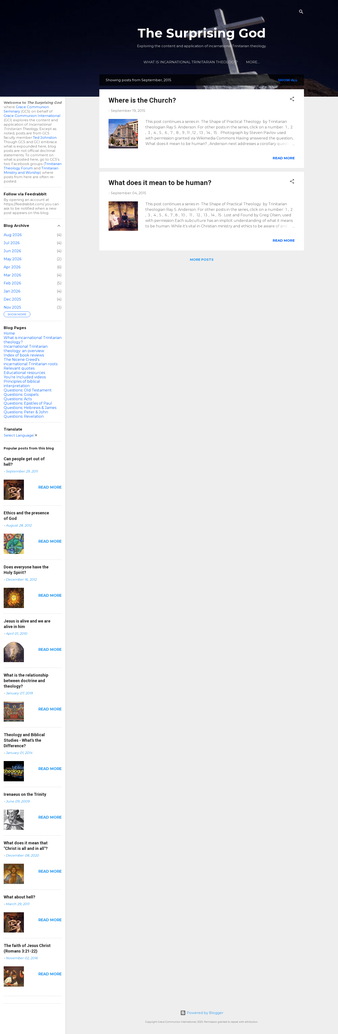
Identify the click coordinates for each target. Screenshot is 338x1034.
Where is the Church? (142, 100)
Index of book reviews (24, 355)
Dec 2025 (12, 299)
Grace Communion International (32, 115)
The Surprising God (201, 33)
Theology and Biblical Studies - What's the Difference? (24, 740)
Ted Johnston (45, 137)
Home (9, 333)
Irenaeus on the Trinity (25, 794)
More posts (202, 260)
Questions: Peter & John (26, 412)
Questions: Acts (18, 399)
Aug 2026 (13, 235)
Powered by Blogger (204, 1013)
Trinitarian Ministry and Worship (31, 170)
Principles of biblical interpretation (22, 383)
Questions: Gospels (21, 394)
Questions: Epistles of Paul (28, 403)
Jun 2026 (12, 251)
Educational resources (24, 373)
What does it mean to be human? (160, 183)
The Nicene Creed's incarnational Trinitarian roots (30, 361)
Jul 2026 (12, 243)
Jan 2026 (12, 291)
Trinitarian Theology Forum (33, 166)
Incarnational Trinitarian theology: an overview (26, 348)
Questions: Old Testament (28, 390)
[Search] (301, 13)
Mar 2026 (12, 275)
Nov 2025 (12, 307)
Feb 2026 (12, 283)
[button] (292, 99)
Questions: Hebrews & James (30, 407)
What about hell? (19, 897)
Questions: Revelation (24, 416)
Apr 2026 (12, 267)
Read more (284, 158)
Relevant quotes (19, 368)
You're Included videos (25, 377)
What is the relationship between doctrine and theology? (26, 681)
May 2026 (12, 259)
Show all (288, 80)
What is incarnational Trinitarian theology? (190, 62)
